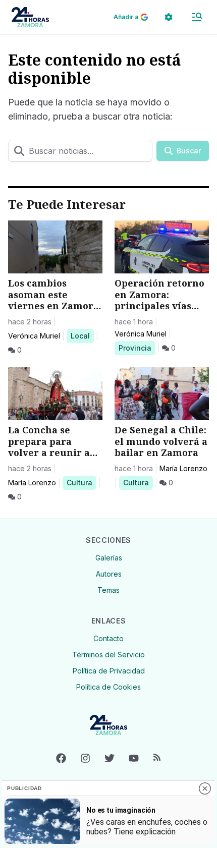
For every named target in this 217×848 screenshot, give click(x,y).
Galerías (108, 557)
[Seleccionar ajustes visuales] (168, 17)
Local (82, 335)
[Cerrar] (205, 788)
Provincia (136, 347)
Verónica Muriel (34, 335)
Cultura (81, 482)
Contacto (108, 638)
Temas (108, 590)
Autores (109, 574)
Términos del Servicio (108, 654)
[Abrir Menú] (197, 17)
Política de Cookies (108, 687)
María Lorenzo (32, 482)
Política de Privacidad (109, 670)
